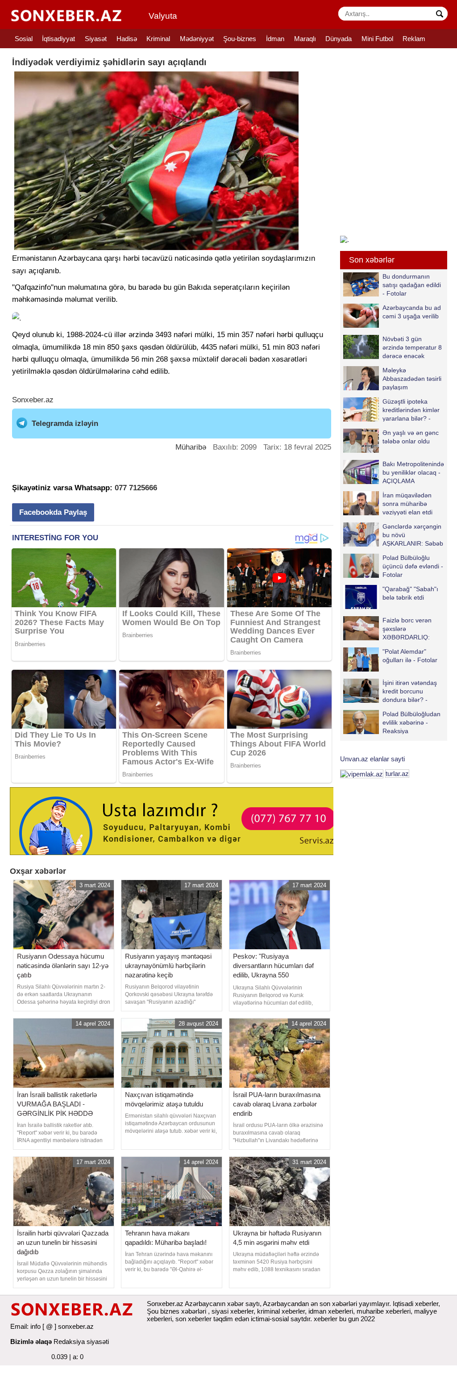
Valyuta (163, 16)
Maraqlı (305, 38)
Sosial (24, 38)
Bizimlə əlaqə (31, 1341)
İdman (275, 38)
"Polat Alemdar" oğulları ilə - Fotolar (409, 656)
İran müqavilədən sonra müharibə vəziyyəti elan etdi (407, 503)
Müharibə (190, 447)
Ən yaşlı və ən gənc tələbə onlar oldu (410, 437)
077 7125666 (136, 488)
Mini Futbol (377, 38)
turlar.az (397, 773)
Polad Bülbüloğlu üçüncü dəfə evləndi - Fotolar (412, 566)
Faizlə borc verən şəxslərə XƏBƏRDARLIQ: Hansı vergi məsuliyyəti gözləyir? (387, 628)
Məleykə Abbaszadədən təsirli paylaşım (411, 378)
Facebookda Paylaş (53, 512)
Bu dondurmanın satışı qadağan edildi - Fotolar (411, 284)
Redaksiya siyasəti (81, 1341)
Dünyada (338, 38)
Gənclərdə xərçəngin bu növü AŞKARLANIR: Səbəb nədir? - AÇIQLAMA (412, 535)
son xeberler (193, 1319)
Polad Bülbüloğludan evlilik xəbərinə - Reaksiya (411, 722)
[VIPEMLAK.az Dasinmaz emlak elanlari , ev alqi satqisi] (362, 773)
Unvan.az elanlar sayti (372, 759)
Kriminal (158, 38)
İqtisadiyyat (58, 38)
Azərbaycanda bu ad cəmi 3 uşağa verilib (411, 312)
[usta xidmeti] (176, 820)
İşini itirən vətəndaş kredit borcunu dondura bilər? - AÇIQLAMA (409, 691)
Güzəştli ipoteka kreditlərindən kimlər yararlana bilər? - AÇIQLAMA (411, 409)
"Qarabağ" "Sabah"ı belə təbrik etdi (410, 593)
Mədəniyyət (197, 38)
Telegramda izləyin (65, 423)
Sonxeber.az (33, 400)
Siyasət (96, 38)
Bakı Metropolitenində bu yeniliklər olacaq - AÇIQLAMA (413, 472)
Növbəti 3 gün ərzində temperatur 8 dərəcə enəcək (412, 347)
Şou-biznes (239, 38)
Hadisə (126, 38)
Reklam (414, 38)
